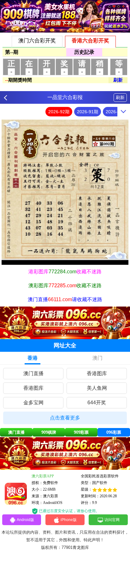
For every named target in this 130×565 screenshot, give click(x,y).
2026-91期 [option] (87, 111)
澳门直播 (33, 373)
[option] (65, 192)
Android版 (25, 520)
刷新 (120, 97)
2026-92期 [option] (58, 111)
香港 (32, 358)
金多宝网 (33, 402)
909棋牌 (48, 432)
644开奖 (96, 402)
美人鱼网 (97, 388)
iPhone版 (69, 520)
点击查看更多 (65, 417)
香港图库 (97, 373)
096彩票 (113, 432)
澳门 (97, 358)
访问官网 (112, 520)
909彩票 (81, 432)
